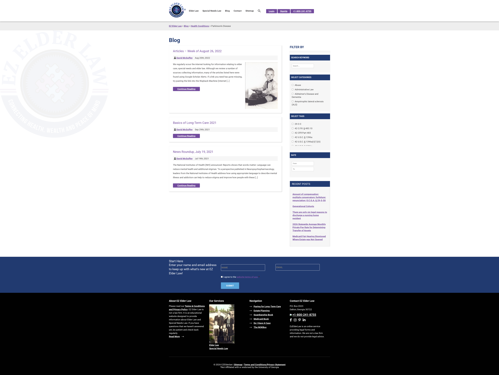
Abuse (298, 85)
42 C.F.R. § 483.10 (303, 128)
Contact (238, 10)
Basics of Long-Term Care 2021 (194, 123)
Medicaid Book (261, 319)
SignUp (283, 11)
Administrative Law (304, 89)
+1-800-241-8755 (302, 11)
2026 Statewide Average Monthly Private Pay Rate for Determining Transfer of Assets (309, 227)
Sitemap (249, 10)
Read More (174, 336)
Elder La (213, 345)
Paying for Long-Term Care (267, 306)
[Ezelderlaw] (177, 16)
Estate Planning (262, 310)
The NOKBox (260, 327)
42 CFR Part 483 (303, 133)
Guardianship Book (263, 314)
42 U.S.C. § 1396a (303, 137)
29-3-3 (298, 124)
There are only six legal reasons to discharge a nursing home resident (310, 215)
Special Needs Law (211, 10)
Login (271, 11)
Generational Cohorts (303, 206)
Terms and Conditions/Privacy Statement (264, 364)
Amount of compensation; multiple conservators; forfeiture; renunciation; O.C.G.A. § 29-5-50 (309, 197)
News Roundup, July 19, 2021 (193, 152)
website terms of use (247, 277)
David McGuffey (184, 58)
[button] (259, 11)
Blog (227, 10)
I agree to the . (241, 277)
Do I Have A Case (262, 323)
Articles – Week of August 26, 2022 (197, 51)
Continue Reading (186, 89)
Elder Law (194, 10)
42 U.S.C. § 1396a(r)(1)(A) (307, 141)
